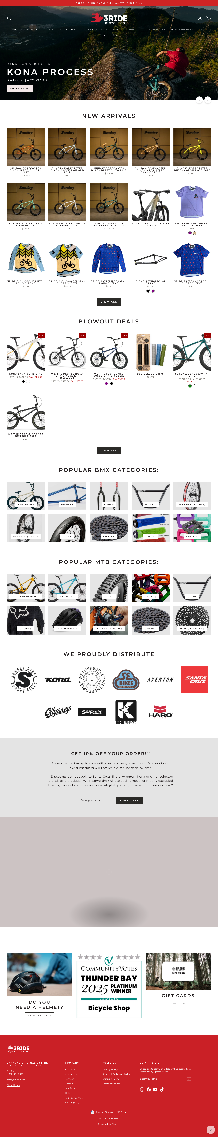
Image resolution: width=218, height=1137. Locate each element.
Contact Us (71, 1074)
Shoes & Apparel (127, 29)
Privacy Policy (110, 1069)
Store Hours (13, 1085)
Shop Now (197, 88)
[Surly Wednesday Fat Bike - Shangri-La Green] (190, 386)
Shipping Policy (111, 1079)
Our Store (70, 1088)
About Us (70, 1069)
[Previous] (199, 99)
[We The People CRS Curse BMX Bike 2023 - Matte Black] (111, 383)
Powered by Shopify (109, 1124)
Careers (69, 1083)
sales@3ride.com (16, 1079)
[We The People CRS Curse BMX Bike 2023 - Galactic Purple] (106, 383)
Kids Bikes (108, 918)
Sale (202, 29)
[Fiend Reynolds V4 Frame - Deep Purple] (152, 290)
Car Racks (157, 29)
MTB (30, 29)
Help (67, 1093)
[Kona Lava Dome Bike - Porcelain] (28, 381)
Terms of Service (74, 1098)
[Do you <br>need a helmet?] (39, 974)
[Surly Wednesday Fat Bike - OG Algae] (194, 386)
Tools (71, 29)
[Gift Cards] (178, 971)
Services (107, 35)
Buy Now (178, 1003)
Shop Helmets (40, 1015)
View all (109, 301)
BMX (15, 29)
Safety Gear (94, 29)
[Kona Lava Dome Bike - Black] (23, 381)
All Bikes (50, 29)
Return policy (72, 1102)
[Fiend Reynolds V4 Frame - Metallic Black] (148, 290)
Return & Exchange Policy (116, 1074)
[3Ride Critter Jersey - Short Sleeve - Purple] (190, 233)
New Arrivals (182, 29)
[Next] (207, 99)
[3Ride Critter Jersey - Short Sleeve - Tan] (194, 233)
